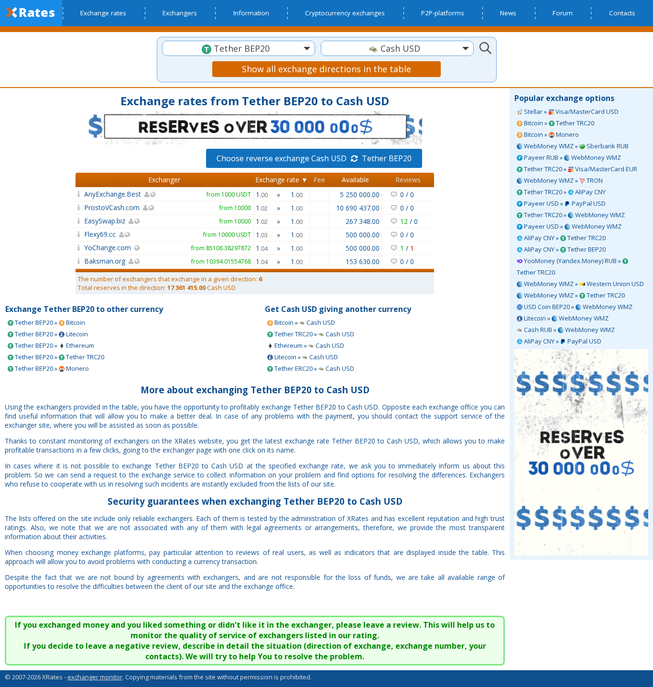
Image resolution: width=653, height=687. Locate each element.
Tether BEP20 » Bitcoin (49, 322)
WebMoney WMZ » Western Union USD (583, 283)
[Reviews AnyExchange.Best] (78, 194)
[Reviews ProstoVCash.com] (78, 207)
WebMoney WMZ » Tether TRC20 (573, 295)
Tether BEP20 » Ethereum (53, 345)
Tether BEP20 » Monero (51, 368)
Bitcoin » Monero (550, 134)
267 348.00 (363, 221)
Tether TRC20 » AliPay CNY (564, 192)
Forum (563, 13)
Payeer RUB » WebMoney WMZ (571, 157)
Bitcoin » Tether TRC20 (558, 123)
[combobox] (238, 48)
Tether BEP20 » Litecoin (50, 334)
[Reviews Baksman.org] (78, 261)
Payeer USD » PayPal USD (564, 203)
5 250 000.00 (360, 194)
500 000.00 (363, 234)
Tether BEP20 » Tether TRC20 (58, 357)
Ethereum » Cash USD (308, 345)
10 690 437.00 (358, 207)
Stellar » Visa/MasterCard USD (570, 111)
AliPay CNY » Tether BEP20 (564, 249)
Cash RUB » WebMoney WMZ (568, 329)
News (508, 13)
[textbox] (239, 48)
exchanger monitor (94, 677)
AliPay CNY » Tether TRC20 (564, 237)
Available (355, 179)
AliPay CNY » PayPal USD (561, 341)
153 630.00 (363, 261)
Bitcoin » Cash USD (304, 322)
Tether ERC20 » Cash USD (313, 368)
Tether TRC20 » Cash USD (313, 334)
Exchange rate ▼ (281, 179)
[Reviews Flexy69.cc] (78, 234)
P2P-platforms (442, 13)
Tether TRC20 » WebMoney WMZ (573, 215)
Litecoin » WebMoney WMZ (565, 318)
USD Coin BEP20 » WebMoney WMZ (577, 306)
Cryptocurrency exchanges (345, 13)
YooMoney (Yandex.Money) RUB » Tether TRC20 (569, 266)
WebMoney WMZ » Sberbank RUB (575, 146)
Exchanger (164, 179)
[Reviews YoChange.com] (78, 247)
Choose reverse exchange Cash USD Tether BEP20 (314, 158)
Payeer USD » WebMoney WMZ (571, 226)
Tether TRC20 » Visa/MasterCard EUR (579, 169)
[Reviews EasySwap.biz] (78, 220)
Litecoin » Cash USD (305, 357)
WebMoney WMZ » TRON (562, 180)
